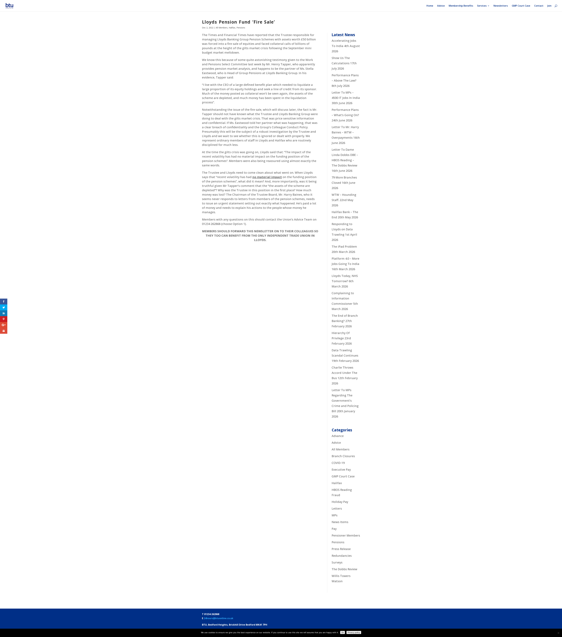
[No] (558, 632)
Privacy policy (354, 632)
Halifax (232, 27)
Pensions (241, 27)
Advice (441, 6)
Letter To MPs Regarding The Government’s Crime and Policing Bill (345, 400)
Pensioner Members (346, 535)
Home (429, 6)
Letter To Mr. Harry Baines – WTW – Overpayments (345, 132)
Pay (334, 529)
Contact (538, 6)
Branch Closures (343, 456)
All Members (222, 27)
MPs (334, 515)
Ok (342, 632)
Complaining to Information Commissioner (343, 298)
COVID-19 (338, 463)
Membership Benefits (461, 6)
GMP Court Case (521, 6)
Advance (338, 436)
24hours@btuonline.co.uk (218, 618)
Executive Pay (341, 470)
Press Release (341, 549)
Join (549, 6)
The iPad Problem (344, 247)
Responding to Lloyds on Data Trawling (342, 229)
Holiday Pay (340, 502)
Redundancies (342, 556)
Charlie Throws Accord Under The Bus (344, 373)
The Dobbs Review (344, 569)
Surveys (337, 562)
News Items (340, 522)
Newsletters (501, 6)
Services (482, 6)
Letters (337, 508)
